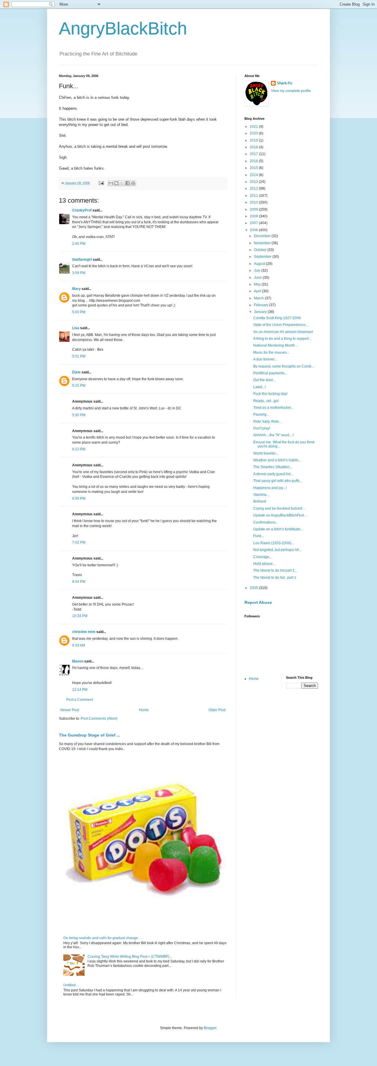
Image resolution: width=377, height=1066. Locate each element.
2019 (254, 140)
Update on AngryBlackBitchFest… (280, 515)
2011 (254, 195)
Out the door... (264, 380)
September (263, 257)
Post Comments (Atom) (99, 718)
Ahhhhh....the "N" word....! (273, 435)
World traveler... (265, 453)
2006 (254, 230)
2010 (254, 202)
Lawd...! (259, 387)
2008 (254, 216)
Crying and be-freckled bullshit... (279, 508)
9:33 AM (78, 645)
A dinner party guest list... (273, 474)
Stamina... (261, 495)
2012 (254, 188)
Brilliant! (259, 501)
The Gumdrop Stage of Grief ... (89, 735)
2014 (254, 175)
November (263, 243)
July (257, 270)
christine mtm (83, 632)
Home (144, 710)
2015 (254, 168)
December (263, 236)
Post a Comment (79, 700)
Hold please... (264, 564)
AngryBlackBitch (123, 28)
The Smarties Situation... (272, 467)
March (259, 298)
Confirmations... (265, 522)
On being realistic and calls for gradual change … (102, 938)
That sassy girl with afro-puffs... (277, 481)
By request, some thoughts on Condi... (283, 366)
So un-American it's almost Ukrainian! (283, 332)
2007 (254, 223)
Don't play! (261, 428)
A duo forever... (265, 359)
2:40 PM (78, 244)
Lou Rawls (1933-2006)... (273, 543)
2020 (254, 133)
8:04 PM (78, 582)
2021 (254, 126)
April (258, 291)
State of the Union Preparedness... (280, 325)
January (261, 312)
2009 (254, 209)
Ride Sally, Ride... (267, 421)
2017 (254, 154)
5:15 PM (78, 385)
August (260, 264)
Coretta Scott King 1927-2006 (277, 318)
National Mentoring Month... (275, 345)
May (258, 284)
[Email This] (111, 183)
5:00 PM (78, 312)
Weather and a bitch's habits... (277, 460)
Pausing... (261, 414)
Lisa (75, 328)
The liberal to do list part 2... (275, 570)
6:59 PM (78, 498)
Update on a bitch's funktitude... (278, 529)
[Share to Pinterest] (133, 183)
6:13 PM (78, 449)
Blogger (210, 1028)
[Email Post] (101, 183)
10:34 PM (79, 616)
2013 (254, 182)
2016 (254, 161)
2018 (254, 147)
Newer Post (69, 710)
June (258, 277)
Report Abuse (258, 602)
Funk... (258, 536)
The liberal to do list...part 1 (274, 577)
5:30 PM (78, 415)
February (261, 305)
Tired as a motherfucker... (273, 408)
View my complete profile (291, 91)
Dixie (76, 372)
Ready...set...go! (266, 401)
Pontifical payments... (270, 373)
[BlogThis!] (116, 183)
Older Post (217, 710)
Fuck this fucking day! (270, 394)
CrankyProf (82, 210)
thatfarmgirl (82, 260)
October (260, 250)
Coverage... (262, 557)
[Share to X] (122, 183)
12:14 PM (79, 690)
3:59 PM (78, 273)
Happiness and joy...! (270, 488)
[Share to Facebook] (127, 183)
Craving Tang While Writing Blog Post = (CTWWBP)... (129, 957)
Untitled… (71, 985)
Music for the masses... (271, 352)
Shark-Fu (284, 83)
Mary (76, 289)
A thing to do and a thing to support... (282, 339)
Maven (77, 661)
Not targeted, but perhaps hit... (277, 550)
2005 (254, 588)
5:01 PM (78, 356)
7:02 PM (78, 542)
